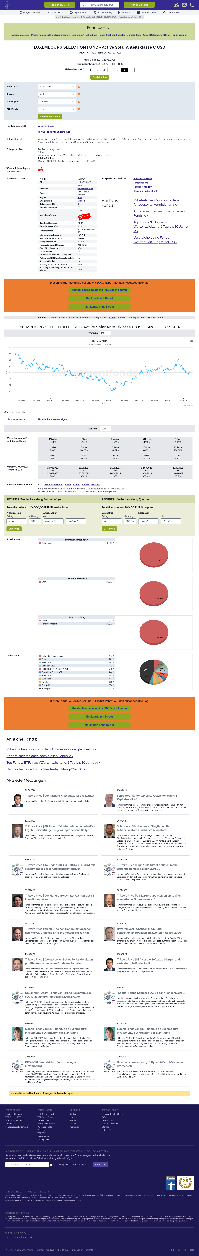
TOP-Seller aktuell (45, 1114)
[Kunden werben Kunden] (177, 5)
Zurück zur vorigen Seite (71, 17)
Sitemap (105, 1127)
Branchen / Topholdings (84, 35)
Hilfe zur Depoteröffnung (112, 1114)
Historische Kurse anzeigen (52, 419)
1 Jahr (95, 317)
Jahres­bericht (140, 182)
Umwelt (81, 201)
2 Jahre (103, 317)
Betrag (9, 516)
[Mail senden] (184, 5)
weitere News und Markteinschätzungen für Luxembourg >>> (42, 1093)
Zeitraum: (41, 317)
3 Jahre (112, 317)
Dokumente (156, 35)
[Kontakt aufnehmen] (192, 5)
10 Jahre (140, 317)
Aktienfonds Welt (85, 189)
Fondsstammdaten (60, 35)
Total (160, 317)
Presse (73, 1120)
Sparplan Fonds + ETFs (15, 1120)
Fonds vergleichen (50, 116)
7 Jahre (131, 317)
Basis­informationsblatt (145, 191)
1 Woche (52, 317)
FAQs (104, 1117)
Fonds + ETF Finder (13, 1114)
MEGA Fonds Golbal (46, 1124)
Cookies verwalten (110, 1124)
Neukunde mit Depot (99, 298)
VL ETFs (41, 1130)
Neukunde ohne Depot (99, 306)
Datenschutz (107, 1120)
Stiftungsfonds (43, 1140)
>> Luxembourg (46, 126)
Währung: (93, 333)
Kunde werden (139, 4)
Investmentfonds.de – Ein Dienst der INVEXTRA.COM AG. (42, 1250)
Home (57, 17)
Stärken (73, 1114)
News (167, 35)
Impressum (74, 1127)
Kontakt (73, 1124)
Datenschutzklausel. (80, 1164)
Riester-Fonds (43, 1136)
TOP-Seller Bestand (46, 1117)
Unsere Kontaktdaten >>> (18, 1237)
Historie (73, 1117)
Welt (80, 198)
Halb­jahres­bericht (142, 187)
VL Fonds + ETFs (44, 1127)
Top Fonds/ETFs (59, 4)
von (45, 516)
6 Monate (85, 317)
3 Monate (74, 317)
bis (67, 516)
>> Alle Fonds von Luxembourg (54, 132)
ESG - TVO (106, 1130)
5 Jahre (121, 317)
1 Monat (63, 317)
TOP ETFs (41, 1133)
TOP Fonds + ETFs (13, 1117)
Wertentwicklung (40, 35)
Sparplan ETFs (11, 1124)
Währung (33, 516)
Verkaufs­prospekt (142, 178)
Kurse (146, 35)
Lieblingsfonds (43, 1120)
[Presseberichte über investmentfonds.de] (171, 1183)
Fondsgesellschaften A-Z (16, 1127)
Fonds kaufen (179, 35)
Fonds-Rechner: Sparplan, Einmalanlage (120, 35)
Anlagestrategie (20, 35)
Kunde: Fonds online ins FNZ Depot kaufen (99, 289)
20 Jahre (151, 317)
